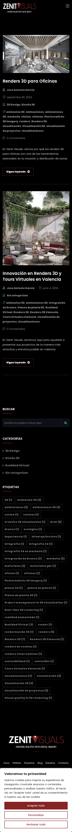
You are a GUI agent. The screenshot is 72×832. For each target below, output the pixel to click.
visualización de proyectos (26, 690)
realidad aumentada (22, 617)
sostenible (44, 661)
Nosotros (50, 762)
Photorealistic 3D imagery (26, 580)
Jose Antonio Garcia (20, 90)
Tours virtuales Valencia (19, 317)
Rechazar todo (36, 824)
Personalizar (36, 815)
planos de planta (41, 588)
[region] (36, 800)
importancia (16, 536)
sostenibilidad (17, 661)
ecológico (33, 529)
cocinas (31, 514)
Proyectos (29, 762)
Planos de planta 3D (31, 307)
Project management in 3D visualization (36, 602)
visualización (12, 126)
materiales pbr (43, 566)
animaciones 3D (37, 303)
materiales (15, 566)
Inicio (6, 762)
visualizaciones (33, 131)
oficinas (37, 116)
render (45, 624)
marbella (13, 116)
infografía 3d (41, 544)
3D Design (13, 104)
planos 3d (14, 588)
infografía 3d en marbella (26, 551)
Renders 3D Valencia (44, 312)
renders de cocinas (21, 646)
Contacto (63, 762)
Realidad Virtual (17, 465)
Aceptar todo (36, 805)
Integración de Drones (23, 558)
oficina (26, 116)
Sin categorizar (17, 295)
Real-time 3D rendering (24, 610)
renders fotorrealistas (23, 654)
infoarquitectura (46, 536)
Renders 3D (39, 121)
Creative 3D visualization (25, 522)
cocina (12, 514)
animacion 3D (15, 112)
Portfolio (17, 762)
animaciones (35, 112)
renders (24, 121)
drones (12, 529)
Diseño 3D (28, 104)
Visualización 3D (33, 126)
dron (56, 522)
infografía (14, 544)
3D (8, 500)
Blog (40, 762)
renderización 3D (19, 632)
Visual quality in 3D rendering (28, 698)
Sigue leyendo (16, 171)
